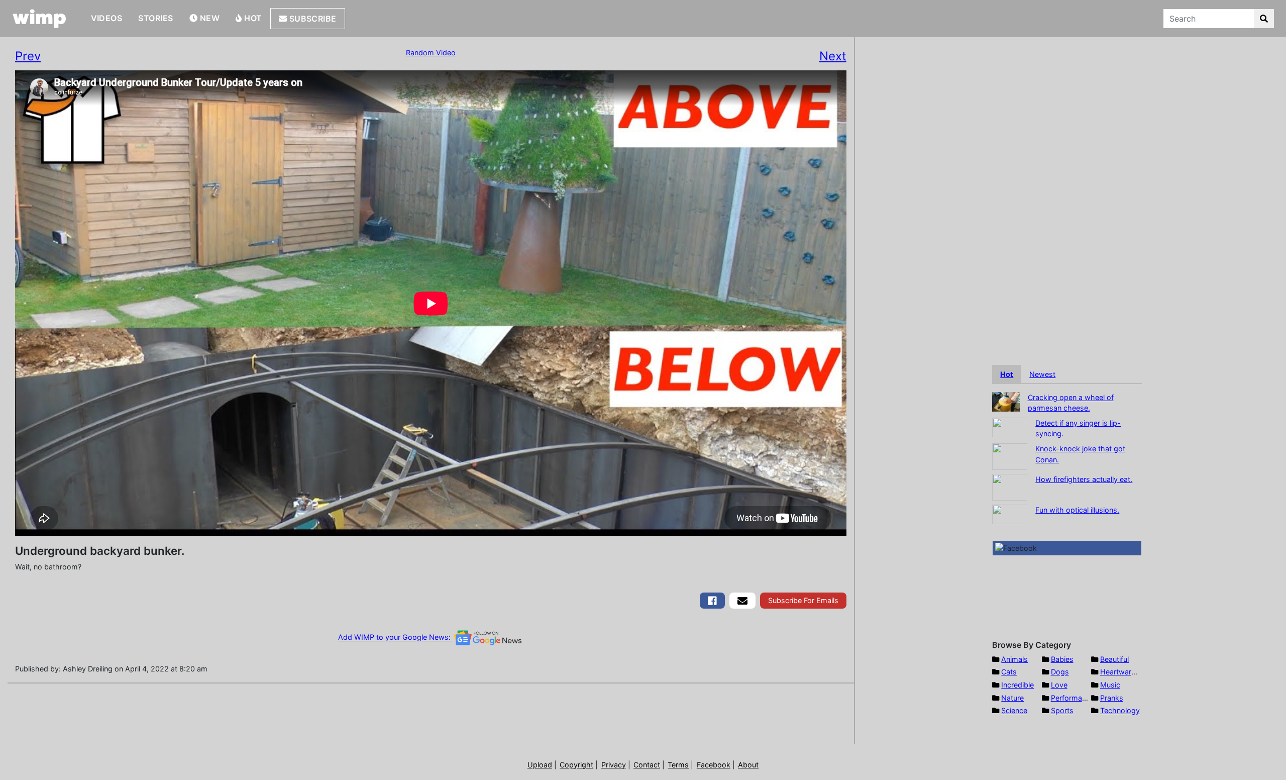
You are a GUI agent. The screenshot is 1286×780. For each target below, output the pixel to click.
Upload (539, 764)
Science (1014, 710)
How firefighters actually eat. (1083, 479)
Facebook (713, 764)
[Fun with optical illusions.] (1009, 513)
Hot (252, 18)
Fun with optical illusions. (1077, 510)
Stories (155, 18)
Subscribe (312, 19)
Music (1110, 684)
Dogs (1060, 671)
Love (1059, 684)
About (748, 764)
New (208, 18)
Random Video (431, 52)
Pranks (1111, 698)
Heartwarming (1124, 671)
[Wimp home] (39, 19)
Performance (1072, 698)
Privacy (613, 764)
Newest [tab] (1042, 374)
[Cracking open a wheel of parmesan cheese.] (1005, 401)
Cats (1009, 671)
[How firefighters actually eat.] (1009, 486)
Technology (1120, 710)
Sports (1062, 710)
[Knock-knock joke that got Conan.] (1009, 455)
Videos (107, 18)
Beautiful (1114, 659)
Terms (678, 764)
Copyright (576, 764)
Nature (1012, 698)
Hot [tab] (1006, 374)
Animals (1014, 659)
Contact (646, 764)
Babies (1062, 659)
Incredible (1017, 684)
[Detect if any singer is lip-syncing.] (1009, 426)
